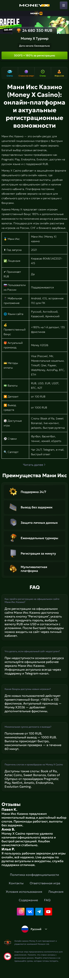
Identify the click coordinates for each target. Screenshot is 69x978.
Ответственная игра (45, 883)
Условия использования (24, 892)
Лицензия (55, 892)
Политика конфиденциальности (34, 875)
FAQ (47, 900)
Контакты (16, 883)
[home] (34, 5)
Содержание (28, 900)
